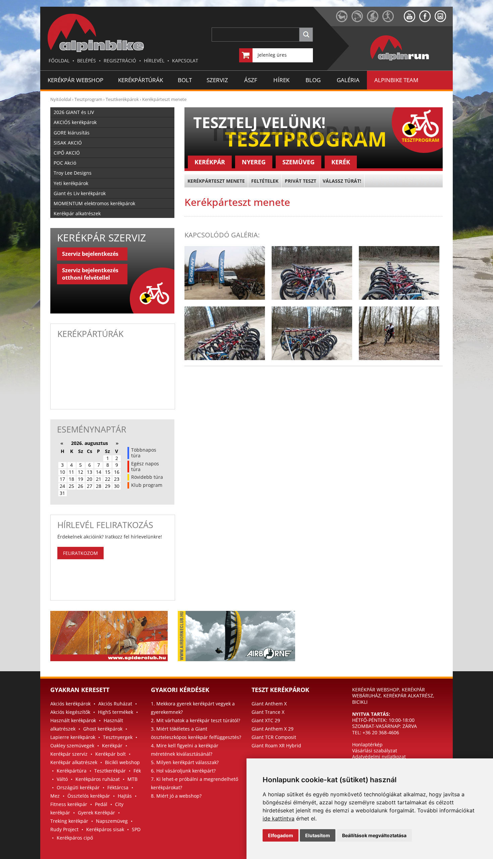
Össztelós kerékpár (88, 796)
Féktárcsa (117, 787)
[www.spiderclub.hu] (343, 20)
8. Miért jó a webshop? (176, 796)
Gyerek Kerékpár (96, 812)
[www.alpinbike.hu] (374, 20)
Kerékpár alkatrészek (77, 213)
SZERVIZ (217, 80)
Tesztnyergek (117, 737)
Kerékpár (112, 745)
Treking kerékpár (69, 821)
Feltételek (264, 181)
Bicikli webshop (122, 762)
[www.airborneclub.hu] (359, 20)
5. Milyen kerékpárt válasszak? (185, 762)
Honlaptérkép (367, 744)
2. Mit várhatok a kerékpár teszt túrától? (195, 720)
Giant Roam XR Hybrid (276, 745)
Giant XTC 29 (266, 720)
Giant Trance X (268, 712)
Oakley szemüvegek (72, 745)
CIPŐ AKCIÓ (67, 153)
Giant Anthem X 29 (272, 729)
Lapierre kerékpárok (72, 737)
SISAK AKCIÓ (68, 142)
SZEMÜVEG (298, 162)
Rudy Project (64, 829)
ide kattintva (278, 818)
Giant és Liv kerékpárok (80, 193)
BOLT (185, 80)
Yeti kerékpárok (71, 183)
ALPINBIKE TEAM (396, 80)
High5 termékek (115, 712)
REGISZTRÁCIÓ (120, 60)
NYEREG (254, 162)
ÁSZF (251, 80)
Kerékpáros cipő (75, 838)
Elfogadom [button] (280, 835)
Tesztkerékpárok (122, 99)
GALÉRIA (348, 80)
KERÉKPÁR (210, 162)
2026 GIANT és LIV (74, 112)
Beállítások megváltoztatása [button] (374, 835)
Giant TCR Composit (274, 737)
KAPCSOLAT (185, 60)
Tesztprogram (88, 99)
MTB (132, 779)
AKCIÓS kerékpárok (75, 122)
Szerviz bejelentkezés (90, 253)
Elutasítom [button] (317, 835)
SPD (136, 829)
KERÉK (340, 162)
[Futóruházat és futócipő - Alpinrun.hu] (410, 61)
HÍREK (281, 80)
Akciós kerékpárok (70, 703)
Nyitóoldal (60, 99)
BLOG (313, 80)
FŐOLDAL (59, 60)
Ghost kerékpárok (102, 729)
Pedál (101, 804)
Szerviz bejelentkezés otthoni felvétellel (90, 274)
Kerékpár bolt (110, 754)
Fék (137, 770)
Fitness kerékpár (68, 804)
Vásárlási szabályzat (374, 750)
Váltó (62, 779)
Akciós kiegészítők (70, 712)
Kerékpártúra (72, 770)
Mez (55, 796)
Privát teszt (300, 181)
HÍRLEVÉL (154, 60)
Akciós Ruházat (115, 703)
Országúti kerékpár (78, 787)
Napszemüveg (112, 821)
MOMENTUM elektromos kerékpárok (94, 203)
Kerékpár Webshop (75, 80)
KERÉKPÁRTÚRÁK (140, 80)
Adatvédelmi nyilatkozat (379, 756)
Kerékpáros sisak (105, 829)
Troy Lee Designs (73, 173)
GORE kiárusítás (72, 132)
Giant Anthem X (269, 703)
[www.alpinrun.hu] (393, 20)
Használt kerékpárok (73, 720)
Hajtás (125, 796)
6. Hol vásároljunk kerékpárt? (183, 770)
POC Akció (65, 163)
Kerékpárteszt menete (164, 99)
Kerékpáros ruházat (97, 779)
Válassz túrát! (342, 181)
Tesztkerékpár (110, 770)
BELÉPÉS (86, 60)
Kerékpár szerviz (69, 754)
